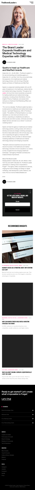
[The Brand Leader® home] (9, 3)
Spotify (3, 473)
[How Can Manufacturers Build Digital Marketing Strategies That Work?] (17, 299)
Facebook (4, 471)
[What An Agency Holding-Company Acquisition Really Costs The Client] (17, 351)
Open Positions (19, 485)
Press (3, 475)
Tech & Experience (6, 443)
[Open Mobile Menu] (31, 2)
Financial (4, 459)
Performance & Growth (7, 436)
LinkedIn (4, 469)
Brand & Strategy (6, 439)
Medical (3, 457)
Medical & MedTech (8, 44)
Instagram (4, 467)
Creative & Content (6, 434)
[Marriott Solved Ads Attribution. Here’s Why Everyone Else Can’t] (17, 246)
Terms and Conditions (14, 486)
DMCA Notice (22, 486)
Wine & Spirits (5, 450)
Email (17, 201)
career (4, 93)
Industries (4, 448)
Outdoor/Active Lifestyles (8, 455)
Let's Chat (6, 399)
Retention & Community (7, 441)
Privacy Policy (27, 485)
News (15, 44)
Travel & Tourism (6, 453)
